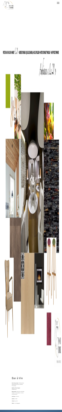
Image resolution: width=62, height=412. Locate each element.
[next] (52, 206)
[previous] (10, 206)
